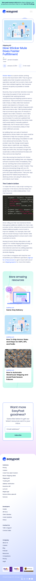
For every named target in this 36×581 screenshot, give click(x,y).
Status (4, 520)
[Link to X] (32, 579)
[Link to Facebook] (27, 579)
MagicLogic (6, 491)
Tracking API (6, 481)
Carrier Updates (7, 517)
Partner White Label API (9, 494)
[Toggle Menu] (31, 11)
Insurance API (6, 486)
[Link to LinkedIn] (22, 579)
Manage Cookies (19, 577)
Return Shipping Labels (9, 475)
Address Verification (8, 483)
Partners (5, 497)
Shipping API (7, 45)
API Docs (5, 512)
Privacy (5, 559)
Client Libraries (7, 514)
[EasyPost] (15, 11)
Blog (4, 548)
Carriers (5, 470)
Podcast (5, 551)
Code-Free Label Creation (10, 473)
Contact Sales (7, 530)
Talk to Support (7, 528)
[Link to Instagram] (24, 579)
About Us (5, 543)
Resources (6, 553)
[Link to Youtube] (29, 579)
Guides (5, 509)
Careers (5, 545)
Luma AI (5, 489)
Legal (4, 561)
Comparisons (6, 556)
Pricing (5, 467)
